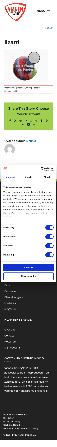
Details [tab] (28, 177)
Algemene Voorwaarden (15, 414)
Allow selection (28, 276)
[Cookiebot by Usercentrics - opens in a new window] (41, 169)
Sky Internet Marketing (27, 428)
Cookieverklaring (11, 425)
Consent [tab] (10, 177)
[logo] (15, 4)
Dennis (12, 88)
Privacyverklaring (11, 421)
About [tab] (47, 177)
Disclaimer (8, 418)
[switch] (49, 236)
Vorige (49, 27)
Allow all (28, 267)
